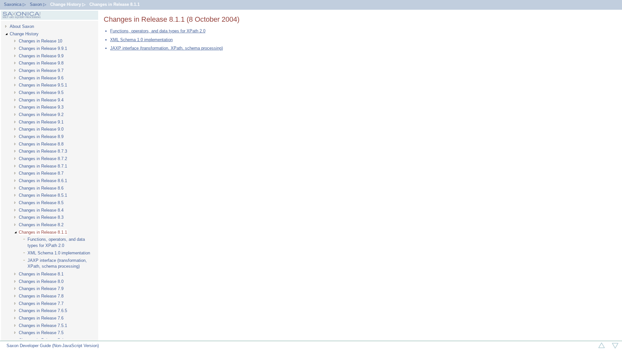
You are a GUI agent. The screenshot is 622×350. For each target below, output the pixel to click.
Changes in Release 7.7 (41, 303)
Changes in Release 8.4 (41, 210)
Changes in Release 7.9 (41, 288)
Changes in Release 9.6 (41, 78)
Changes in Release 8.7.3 (43, 151)
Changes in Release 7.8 (41, 296)
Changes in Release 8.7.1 (43, 166)
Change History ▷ (68, 4)
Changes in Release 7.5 (41, 332)
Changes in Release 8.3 (41, 217)
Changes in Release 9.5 (41, 92)
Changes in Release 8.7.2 (43, 158)
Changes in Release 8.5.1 (43, 195)
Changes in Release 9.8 (41, 63)
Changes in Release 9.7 (41, 70)
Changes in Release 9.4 (41, 100)
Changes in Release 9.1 (41, 122)
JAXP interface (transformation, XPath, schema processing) (57, 263)
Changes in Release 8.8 (41, 144)
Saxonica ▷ (15, 4)
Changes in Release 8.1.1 (114, 4)
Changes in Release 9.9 (41, 55)
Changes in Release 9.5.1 (43, 85)
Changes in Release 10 (40, 41)
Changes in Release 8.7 (41, 173)
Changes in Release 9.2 (41, 114)
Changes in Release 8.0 (41, 281)
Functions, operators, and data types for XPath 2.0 (56, 242)
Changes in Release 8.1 (41, 274)
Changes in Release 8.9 (41, 136)
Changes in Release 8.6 (41, 188)
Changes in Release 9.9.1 (43, 48)
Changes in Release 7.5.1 (43, 325)
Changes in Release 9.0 (41, 129)
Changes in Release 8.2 (41, 224)
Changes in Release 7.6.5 (43, 310)
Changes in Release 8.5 (41, 202)
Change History (24, 33)
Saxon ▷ (38, 4)
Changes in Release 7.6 (41, 318)
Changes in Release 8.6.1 (43, 180)
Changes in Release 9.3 (41, 107)
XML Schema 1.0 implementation (59, 253)
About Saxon (22, 26)
